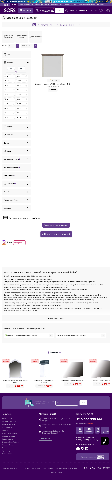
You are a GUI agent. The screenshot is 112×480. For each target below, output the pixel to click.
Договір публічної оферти (10, 442)
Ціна (8, 54)
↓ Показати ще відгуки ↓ (56, 234)
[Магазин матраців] (6, 5)
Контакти (100, 5)
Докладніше (45, 438)
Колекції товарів (7, 439)
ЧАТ (97, 431)
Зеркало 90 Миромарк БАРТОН (73, 380)
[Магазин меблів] (14, 5)
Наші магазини (26, 5)
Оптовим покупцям (8, 436)
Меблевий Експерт (8, 445)
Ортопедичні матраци (89, 457)
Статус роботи (7, 454)
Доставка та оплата (70, 5)
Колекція (7, 208)
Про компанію (6, 448)
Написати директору (10, 468)
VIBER (80, 432)
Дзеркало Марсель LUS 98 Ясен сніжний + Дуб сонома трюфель (52, 85)
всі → (61, 352)
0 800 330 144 (47, 11)
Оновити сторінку (56, 472)
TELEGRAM (89, 432)
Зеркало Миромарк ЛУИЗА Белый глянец (15, 381)
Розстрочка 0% (56, 5)
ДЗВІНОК (106, 432)
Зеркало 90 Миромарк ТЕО (102, 380)
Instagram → (19, 243)
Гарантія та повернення (87, 5)
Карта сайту (6, 451)
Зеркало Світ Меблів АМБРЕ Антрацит (44, 381)
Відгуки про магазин (42, 5)
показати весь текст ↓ (56, 318)
